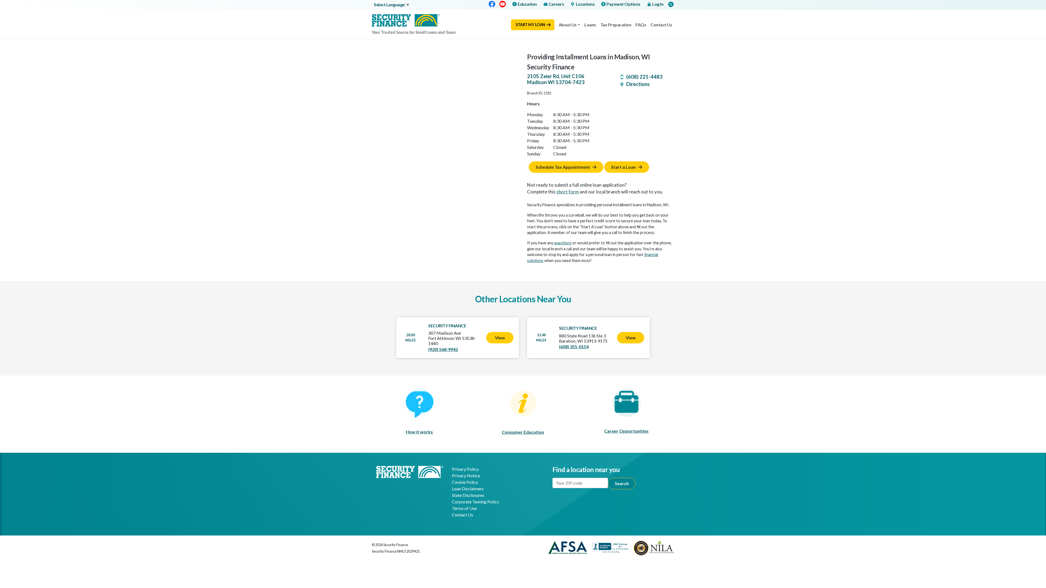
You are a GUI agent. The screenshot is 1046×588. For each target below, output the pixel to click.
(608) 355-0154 (574, 346)
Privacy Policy (465, 469)
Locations (585, 4)
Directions (638, 84)
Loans (590, 24)
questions (562, 243)
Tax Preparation (615, 24)
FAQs (640, 24)
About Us (568, 24)
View (500, 337)
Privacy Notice (466, 475)
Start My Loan (530, 24)
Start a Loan (623, 167)
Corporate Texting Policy (475, 501)
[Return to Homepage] (409, 471)
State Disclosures (468, 495)
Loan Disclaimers (468, 488)
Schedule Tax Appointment (563, 167)
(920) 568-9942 (443, 349)
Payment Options (623, 4)
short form (568, 192)
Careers (556, 4)
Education (527, 4)
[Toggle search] (671, 4)
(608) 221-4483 (644, 77)
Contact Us (661, 24)
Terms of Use (464, 508)
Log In (657, 4)
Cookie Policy (465, 482)
